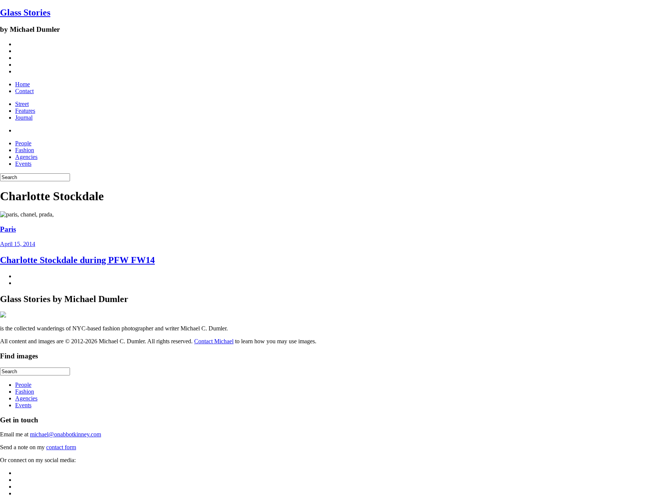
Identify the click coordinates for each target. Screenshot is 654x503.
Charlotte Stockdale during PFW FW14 (77, 260)
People (23, 143)
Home (22, 84)
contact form (61, 447)
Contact (24, 91)
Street (22, 104)
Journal (24, 117)
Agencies (26, 157)
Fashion (24, 150)
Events (23, 163)
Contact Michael (214, 341)
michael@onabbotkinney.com (65, 434)
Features (25, 110)
